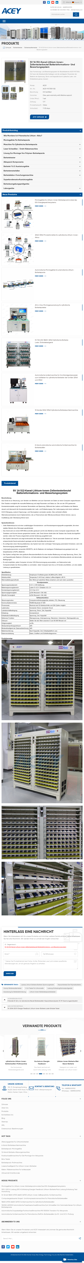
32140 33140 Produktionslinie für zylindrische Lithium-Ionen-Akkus (56, 236)
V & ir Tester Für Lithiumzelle (34, 988)
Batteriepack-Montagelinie (12, 1149)
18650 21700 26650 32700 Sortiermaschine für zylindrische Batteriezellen (28, 1202)
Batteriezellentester (30, 47)
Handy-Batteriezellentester (12, 988)
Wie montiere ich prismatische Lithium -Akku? (23, 136)
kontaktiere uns (7, 1115)
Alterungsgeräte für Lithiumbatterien (15, 1142)
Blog (3, 1118)
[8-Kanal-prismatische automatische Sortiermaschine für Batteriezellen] (18, 459)
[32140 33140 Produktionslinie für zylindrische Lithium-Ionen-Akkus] (18, 249)
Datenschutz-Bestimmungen (12, 1129)
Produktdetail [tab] (10, 483)
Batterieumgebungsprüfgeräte (16, 184)
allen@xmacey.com (66, 10)
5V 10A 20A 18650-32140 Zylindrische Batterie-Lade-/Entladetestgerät (52, 341)
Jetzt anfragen (38, 117)
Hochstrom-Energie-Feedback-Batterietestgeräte (16, 1063)
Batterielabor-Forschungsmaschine (18, 175)
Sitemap (5, 1122)
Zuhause (8, 47)
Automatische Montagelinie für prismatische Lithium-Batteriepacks (54, 271)
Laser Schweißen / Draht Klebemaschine (21, 149)
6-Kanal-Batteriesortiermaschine (14, 1145)
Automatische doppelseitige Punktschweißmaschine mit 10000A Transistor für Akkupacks (35, 1211)
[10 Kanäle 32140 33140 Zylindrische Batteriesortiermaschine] (18, 424)
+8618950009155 (61, 7)
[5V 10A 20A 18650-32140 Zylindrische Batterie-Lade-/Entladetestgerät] (18, 354)
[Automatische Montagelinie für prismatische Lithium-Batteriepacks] (18, 284)
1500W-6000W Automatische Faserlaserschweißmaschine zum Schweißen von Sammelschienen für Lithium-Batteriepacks (42, 1206)
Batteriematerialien (12, 171)
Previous (3, 1051)
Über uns (5, 1108)
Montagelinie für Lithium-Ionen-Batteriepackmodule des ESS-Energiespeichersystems (56, 201)
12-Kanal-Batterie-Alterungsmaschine (16, 1152)
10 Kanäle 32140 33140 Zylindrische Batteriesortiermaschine (56, 410)
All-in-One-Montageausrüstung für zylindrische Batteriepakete (52, 306)
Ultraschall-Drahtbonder (11, 1173)
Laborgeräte (9, 188)
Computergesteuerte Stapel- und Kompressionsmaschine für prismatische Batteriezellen (35, 1198)
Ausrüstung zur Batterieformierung (15, 992)
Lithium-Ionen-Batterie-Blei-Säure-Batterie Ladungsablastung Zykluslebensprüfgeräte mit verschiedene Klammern (42, 1063)
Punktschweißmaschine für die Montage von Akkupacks (22, 1156)
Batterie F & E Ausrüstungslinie (16, 166)
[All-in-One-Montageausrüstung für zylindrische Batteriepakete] (18, 319)
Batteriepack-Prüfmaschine (12, 1163)
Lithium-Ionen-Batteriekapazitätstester (42, 992)
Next (80, 1051)
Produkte (5, 1111)
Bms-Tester (6, 1159)
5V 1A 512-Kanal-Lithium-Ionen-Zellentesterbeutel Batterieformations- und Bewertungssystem (35, 947)
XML (3, 1125)
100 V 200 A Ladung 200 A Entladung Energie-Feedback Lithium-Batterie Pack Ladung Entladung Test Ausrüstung (39, 1190)
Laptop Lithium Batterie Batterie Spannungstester (37, 984)
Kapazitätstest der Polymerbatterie (69, 984)
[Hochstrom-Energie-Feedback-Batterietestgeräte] (16, 1046)
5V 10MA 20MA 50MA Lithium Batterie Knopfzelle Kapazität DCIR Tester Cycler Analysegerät (68, 1063)
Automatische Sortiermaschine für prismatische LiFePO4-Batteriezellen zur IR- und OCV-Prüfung (38, 1214)
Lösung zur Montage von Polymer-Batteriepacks (24, 153)
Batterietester (17, 47)
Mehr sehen (39, 206)
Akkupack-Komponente (13, 162)
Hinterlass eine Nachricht (72, 1260)
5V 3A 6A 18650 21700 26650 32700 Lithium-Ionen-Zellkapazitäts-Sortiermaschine (31, 1195)
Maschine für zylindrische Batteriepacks (20, 144)
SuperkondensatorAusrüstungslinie (18, 180)
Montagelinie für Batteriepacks (17, 140)
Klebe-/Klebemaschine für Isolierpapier (16, 1169)
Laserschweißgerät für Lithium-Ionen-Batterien (19, 1166)
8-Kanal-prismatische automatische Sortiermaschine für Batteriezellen (56, 446)
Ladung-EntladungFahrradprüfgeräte (60, 988)
